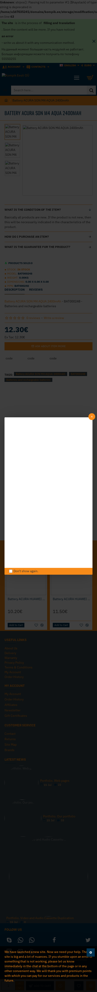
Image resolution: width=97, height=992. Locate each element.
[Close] (91, 416)
